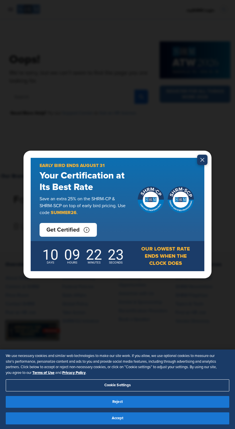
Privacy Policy (74, 372)
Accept (118, 418)
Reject (117, 402)
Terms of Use (43, 372)
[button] (68, 230)
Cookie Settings (117, 385)
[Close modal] (202, 160)
